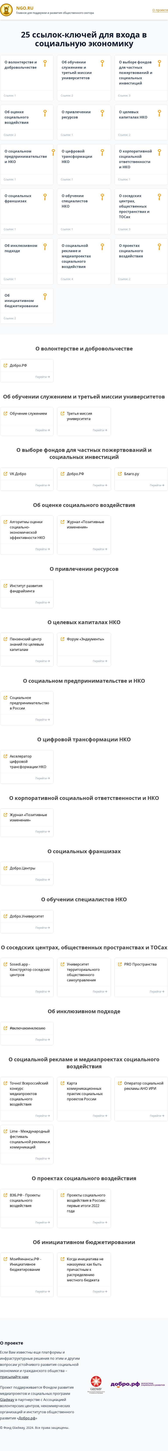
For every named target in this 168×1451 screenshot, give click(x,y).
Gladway (7, 1399)
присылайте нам (14, 1376)
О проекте (160, 10)
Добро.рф (27, 1418)
